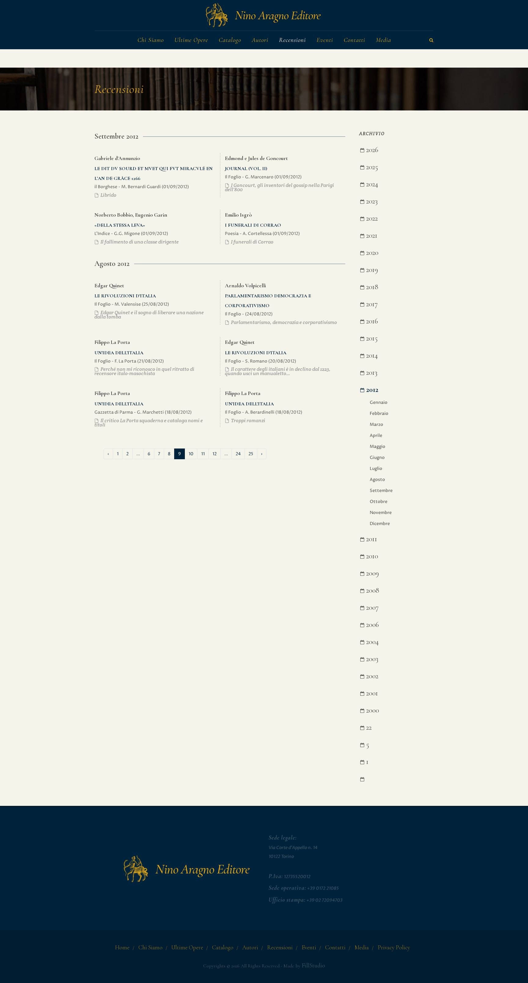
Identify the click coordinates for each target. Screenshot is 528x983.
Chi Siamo (150, 947)
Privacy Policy (394, 947)
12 (214, 454)
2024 (371, 184)
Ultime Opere (187, 947)
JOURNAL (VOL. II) (246, 169)
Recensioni (280, 947)
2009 (371, 573)
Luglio (376, 468)
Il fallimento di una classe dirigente (139, 242)
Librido (108, 195)
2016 (371, 321)
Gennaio (378, 402)
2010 (371, 556)
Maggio (377, 446)
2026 (371, 149)
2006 (371, 624)
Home (122, 947)
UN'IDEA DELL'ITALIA (118, 353)
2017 (371, 304)
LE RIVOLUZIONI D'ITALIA (125, 296)
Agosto (377, 479)
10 (191, 454)
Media (361, 947)
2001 (371, 693)
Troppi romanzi (247, 420)
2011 (370, 538)
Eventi (309, 947)
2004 (371, 641)
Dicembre (380, 524)
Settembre (381, 490)
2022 (371, 218)
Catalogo (222, 947)
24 (238, 454)
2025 (371, 166)
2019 (371, 269)
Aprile (376, 435)
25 (250, 454)
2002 (371, 676)
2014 (371, 355)
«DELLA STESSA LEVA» (119, 225)
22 (368, 727)
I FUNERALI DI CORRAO (253, 225)
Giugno (377, 457)
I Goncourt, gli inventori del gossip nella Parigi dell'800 (279, 187)
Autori (250, 947)
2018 (371, 286)
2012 (371, 389)
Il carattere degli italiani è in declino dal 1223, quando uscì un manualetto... (278, 371)
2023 (371, 201)
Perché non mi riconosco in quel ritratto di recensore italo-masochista (144, 371)
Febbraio (379, 413)
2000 (371, 710)
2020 (371, 252)
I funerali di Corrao (251, 242)
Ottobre (378, 502)
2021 (370, 235)
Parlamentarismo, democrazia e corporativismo (283, 322)
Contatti (335, 947)
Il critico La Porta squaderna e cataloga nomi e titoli (148, 422)
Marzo (376, 424)
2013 (370, 372)
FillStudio (313, 965)
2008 (371, 590)
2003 (371, 658)
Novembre (381, 513)
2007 (371, 607)
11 (203, 454)
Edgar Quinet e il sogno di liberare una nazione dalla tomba (149, 314)
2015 (371, 338)
